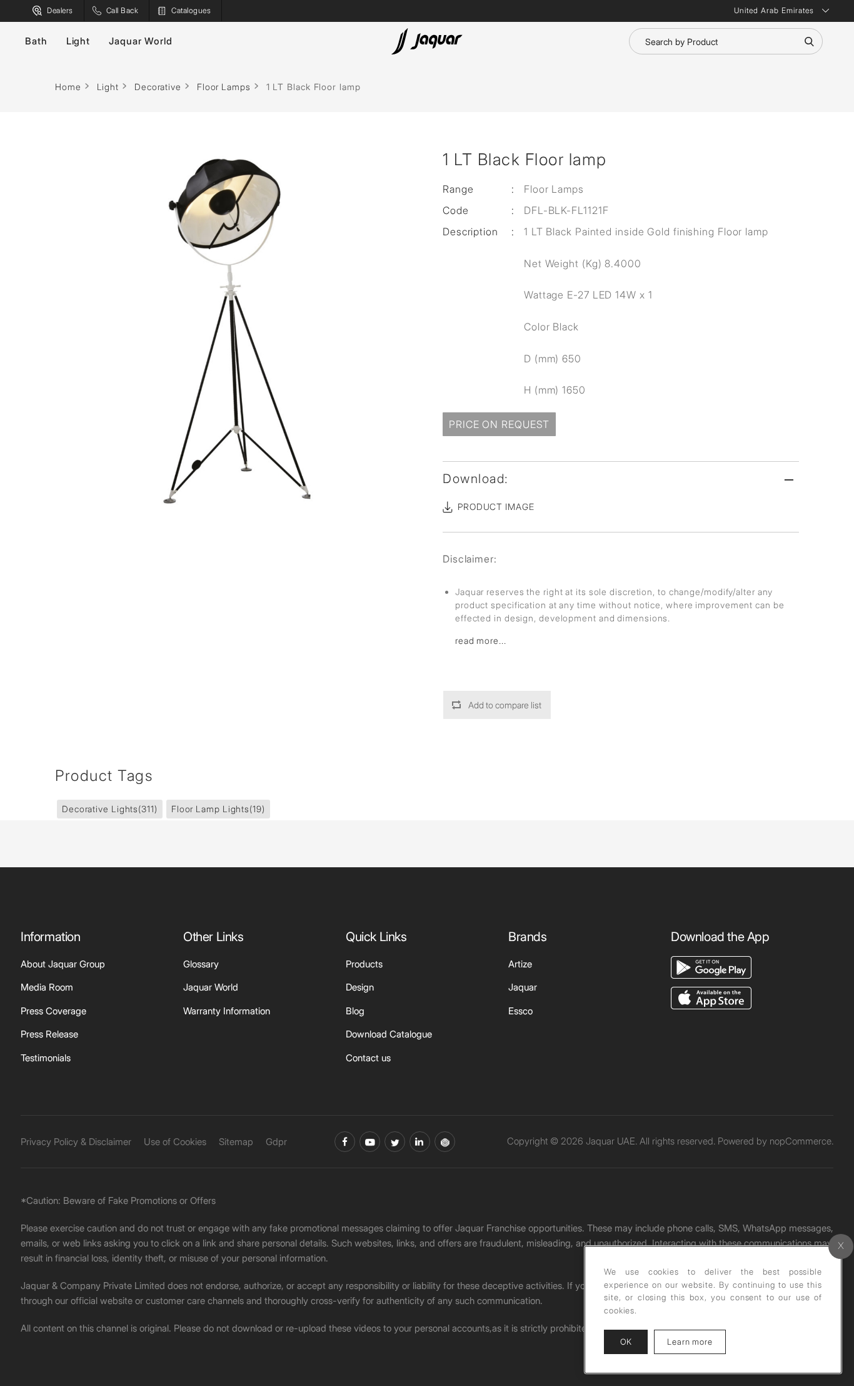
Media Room (47, 987)
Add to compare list (504, 705)
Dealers (60, 10)
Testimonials (46, 1058)
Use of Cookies (175, 1142)
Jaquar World (141, 41)
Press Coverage (53, 1011)
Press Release (49, 1034)
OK (625, 1342)
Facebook (344, 1141)
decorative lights (110, 808)
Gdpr (276, 1142)
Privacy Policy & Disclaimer (76, 1142)
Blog (355, 1011)
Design (360, 987)
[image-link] (711, 966)
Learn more (696, 1341)
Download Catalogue (389, 1034)
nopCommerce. (801, 1141)
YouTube (369, 1141)
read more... (480, 640)
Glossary (201, 964)
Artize (520, 964)
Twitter (394, 1141)
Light (78, 41)
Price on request (499, 424)
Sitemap (236, 1142)
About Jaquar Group (63, 964)
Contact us (368, 1058)
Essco (520, 1011)
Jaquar (522, 987)
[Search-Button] (809, 41)
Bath (36, 41)
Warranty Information (226, 1011)
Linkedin (419, 1141)
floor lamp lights (218, 808)
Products (364, 964)
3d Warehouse (445, 1141)
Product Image (496, 506)
